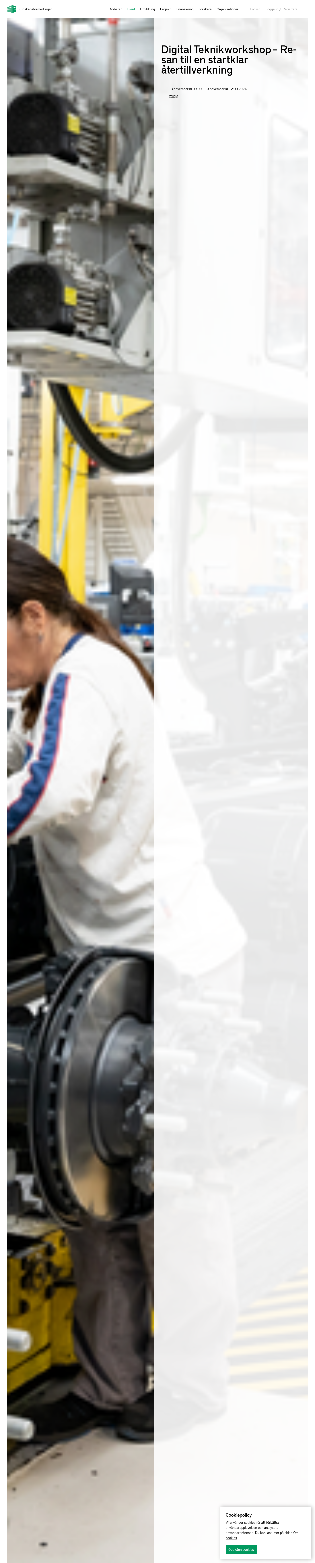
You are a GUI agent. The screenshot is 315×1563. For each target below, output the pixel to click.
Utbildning (147, 9)
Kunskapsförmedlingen (35, 9)
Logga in (272, 9)
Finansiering (185, 9)
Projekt (165, 9)
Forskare (205, 9)
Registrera (290, 9)
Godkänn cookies (241, 1549)
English (255, 9)
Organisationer (227, 9)
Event (131, 9)
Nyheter (116, 9)
